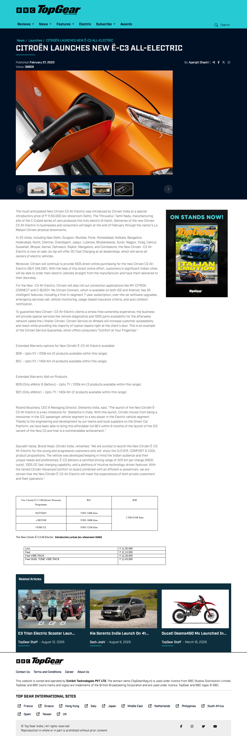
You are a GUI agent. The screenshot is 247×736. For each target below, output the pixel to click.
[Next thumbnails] (168, 189)
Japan (112, 705)
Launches (35, 40)
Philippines (189, 705)
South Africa (215, 705)
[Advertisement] (202, 130)
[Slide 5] (123, 189)
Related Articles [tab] (30, 579)
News (21, 40)
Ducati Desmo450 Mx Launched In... (194, 633)
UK (65, 714)
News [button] (44, 24)
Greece (49, 705)
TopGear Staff (28, 642)
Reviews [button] (24, 24)
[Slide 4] (102, 189)
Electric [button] (85, 24)
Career (69, 671)
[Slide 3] (80, 189)
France (28, 705)
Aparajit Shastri (199, 62)
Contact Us (23, 671)
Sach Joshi (97, 642)
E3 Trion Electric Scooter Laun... (46, 633)
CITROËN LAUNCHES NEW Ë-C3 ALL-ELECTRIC (79, 40)
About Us (83, 671)
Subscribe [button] (104, 24)
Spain (27, 714)
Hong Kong (72, 705)
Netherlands (162, 705)
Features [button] (64, 24)
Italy (93, 705)
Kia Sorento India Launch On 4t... (119, 633)
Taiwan (46, 714)
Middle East (135, 705)
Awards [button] (126, 24)
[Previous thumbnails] (20, 189)
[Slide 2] (59, 189)
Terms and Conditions (47, 671)
